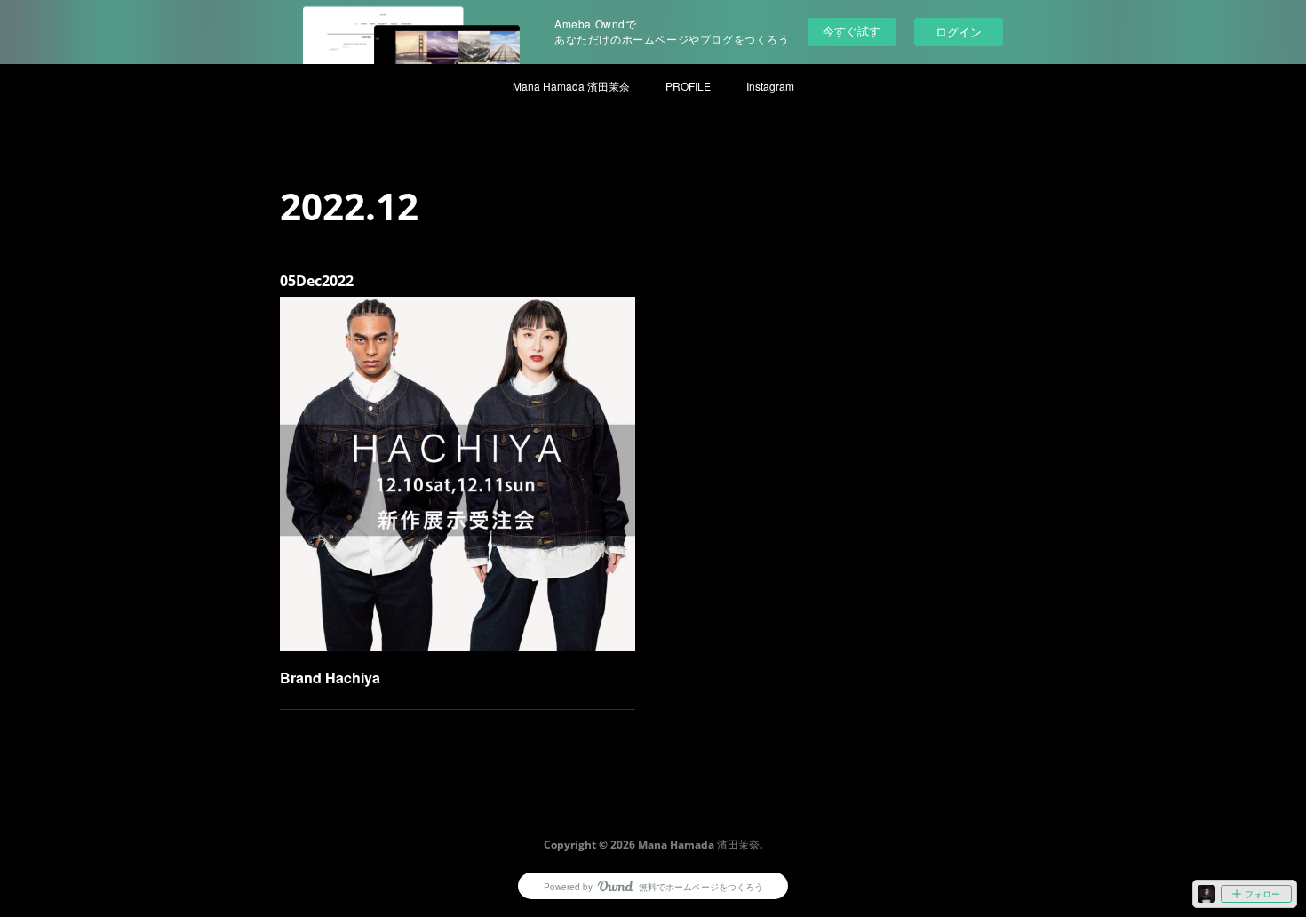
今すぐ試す (851, 30)
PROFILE (688, 85)
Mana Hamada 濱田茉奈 (571, 85)
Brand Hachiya (330, 677)
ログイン (959, 31)
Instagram (770, 85)
